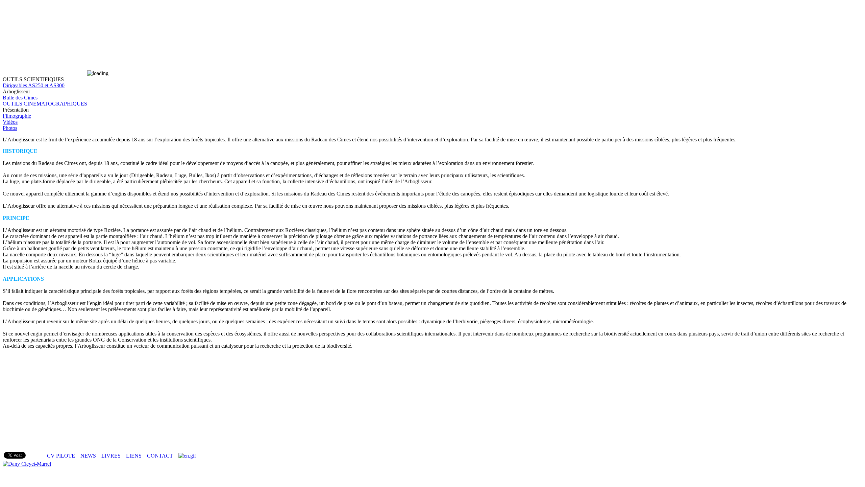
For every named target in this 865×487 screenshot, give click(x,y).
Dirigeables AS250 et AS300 (34, 85)
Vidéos (10, 122)
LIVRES (111, 456)
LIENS (134, 456)
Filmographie (17, 116)
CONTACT (160, 456)
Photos (10, 128)
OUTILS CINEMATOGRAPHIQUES (45, 104)
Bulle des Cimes (20, 97)
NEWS (88, 456)
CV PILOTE (61, 456)
